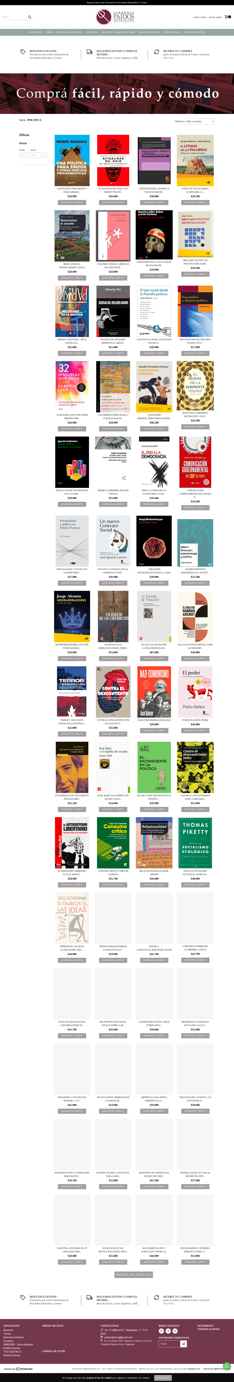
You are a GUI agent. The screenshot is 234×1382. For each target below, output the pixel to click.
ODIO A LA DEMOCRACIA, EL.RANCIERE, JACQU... (154, 492)
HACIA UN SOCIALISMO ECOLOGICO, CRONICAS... (195, 873)
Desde (22, 150)
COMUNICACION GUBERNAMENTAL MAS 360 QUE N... (195, 493)
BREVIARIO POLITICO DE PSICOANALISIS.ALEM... (195, 262)
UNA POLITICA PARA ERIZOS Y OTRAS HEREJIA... (72, 190)
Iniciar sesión (215, 17)
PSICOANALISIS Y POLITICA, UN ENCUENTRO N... (195, 1099)
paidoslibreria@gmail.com (119, 1337)
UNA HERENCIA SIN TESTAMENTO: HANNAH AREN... (72, 797)
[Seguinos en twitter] (175, 1331)
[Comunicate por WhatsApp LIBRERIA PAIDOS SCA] (227, 1366)
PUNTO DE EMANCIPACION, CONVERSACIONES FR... (72, 1024)
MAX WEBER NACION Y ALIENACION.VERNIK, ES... (154, 1250)
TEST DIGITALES (172, 32)
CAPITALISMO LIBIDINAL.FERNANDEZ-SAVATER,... (154, 417)
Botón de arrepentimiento (217, 1369)
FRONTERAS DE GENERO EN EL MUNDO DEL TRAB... (154, 1174)
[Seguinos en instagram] (161, 1331)
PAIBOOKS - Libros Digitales (118, 32)
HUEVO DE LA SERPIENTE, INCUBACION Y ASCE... (195, 415)
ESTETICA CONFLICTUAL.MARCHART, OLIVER (154, 948)
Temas (49, 32)
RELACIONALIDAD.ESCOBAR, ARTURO (154, 873)
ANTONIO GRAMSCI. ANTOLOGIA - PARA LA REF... (113, 1174)
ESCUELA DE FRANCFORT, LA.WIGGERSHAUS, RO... (154, 646)
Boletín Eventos (149, 32)
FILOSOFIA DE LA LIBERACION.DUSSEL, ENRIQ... (113, 646)
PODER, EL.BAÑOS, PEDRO (195, 720)
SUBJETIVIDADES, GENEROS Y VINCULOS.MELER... (154, 190)
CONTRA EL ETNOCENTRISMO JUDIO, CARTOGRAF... (195, 797)
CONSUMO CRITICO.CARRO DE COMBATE (113, 873)
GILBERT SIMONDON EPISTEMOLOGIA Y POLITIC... (195, 571)
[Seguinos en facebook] (168, 1331)
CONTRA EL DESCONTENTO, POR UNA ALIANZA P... (113, 722)
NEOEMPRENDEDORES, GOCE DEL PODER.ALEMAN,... (72, 646)
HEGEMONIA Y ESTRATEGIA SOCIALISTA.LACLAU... (195, 1024)
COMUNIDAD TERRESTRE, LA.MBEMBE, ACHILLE (195, 948)
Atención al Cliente (69, 32)
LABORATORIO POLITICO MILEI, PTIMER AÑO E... (154, 1024)
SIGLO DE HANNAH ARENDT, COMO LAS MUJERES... (195, 646)
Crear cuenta (199, 17)
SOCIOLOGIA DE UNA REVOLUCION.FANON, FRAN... (113, 1250)
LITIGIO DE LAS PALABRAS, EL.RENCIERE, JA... (195, 190)
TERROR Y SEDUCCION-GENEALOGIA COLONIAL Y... (72, 722)
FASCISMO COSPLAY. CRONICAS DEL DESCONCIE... (113, 266)
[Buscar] (29, 17)
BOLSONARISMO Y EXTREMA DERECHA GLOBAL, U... (195, 1250)
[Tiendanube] (18, 1370)
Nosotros (35, 32)
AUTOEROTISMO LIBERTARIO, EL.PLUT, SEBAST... (72, 873)
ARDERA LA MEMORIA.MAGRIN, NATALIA (113, 492)
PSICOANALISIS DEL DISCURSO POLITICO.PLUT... (195, 341)
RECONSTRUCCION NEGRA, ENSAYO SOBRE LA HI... (113, 1024)
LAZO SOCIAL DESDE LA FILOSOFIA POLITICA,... (154, 341)
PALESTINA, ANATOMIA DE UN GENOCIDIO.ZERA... (72, 1250)
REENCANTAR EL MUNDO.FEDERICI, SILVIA (72, 266)
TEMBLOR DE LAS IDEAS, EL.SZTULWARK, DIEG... (72, 948)
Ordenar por (180, 121)
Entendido (163, 1378)
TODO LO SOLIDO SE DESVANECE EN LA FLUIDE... (72, 492)
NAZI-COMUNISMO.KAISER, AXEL (154, 720)
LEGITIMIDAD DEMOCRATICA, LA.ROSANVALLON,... (113, 417)
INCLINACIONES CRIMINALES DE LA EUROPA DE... (113, 1099)
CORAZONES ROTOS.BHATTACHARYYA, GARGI (154, 571)
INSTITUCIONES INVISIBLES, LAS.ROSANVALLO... (113, 948)
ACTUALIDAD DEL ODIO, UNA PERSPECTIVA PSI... (113, 190)
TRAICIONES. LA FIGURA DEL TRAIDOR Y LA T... (72, 1099)
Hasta (33, 150)
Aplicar (44, 155)
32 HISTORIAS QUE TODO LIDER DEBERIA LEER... (72, 417)
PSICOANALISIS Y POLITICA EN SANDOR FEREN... (72, 571)
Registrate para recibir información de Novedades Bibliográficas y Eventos (117, 2)
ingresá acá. (194, 1369)
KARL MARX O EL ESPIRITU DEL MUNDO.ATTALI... (113, 797)
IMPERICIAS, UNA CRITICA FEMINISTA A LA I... (154, 1099)
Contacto (91, 32)
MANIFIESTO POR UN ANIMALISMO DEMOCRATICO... (72, 1174)
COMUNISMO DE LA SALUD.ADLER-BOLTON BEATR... (154, 264)
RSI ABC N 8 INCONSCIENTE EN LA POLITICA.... (154, 797)
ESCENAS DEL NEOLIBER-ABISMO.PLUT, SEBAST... (113, 341)
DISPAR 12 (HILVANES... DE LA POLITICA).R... (72, 341)
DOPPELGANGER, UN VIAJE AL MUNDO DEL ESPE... (195, 1174)
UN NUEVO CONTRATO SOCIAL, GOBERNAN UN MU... (113, 571)
